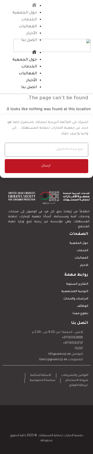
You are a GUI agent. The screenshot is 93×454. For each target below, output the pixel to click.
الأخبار (31, 33)
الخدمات (29, 20)
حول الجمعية (24, 13)
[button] (24, 46)
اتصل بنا (29, 40)
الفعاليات (28, 26)
